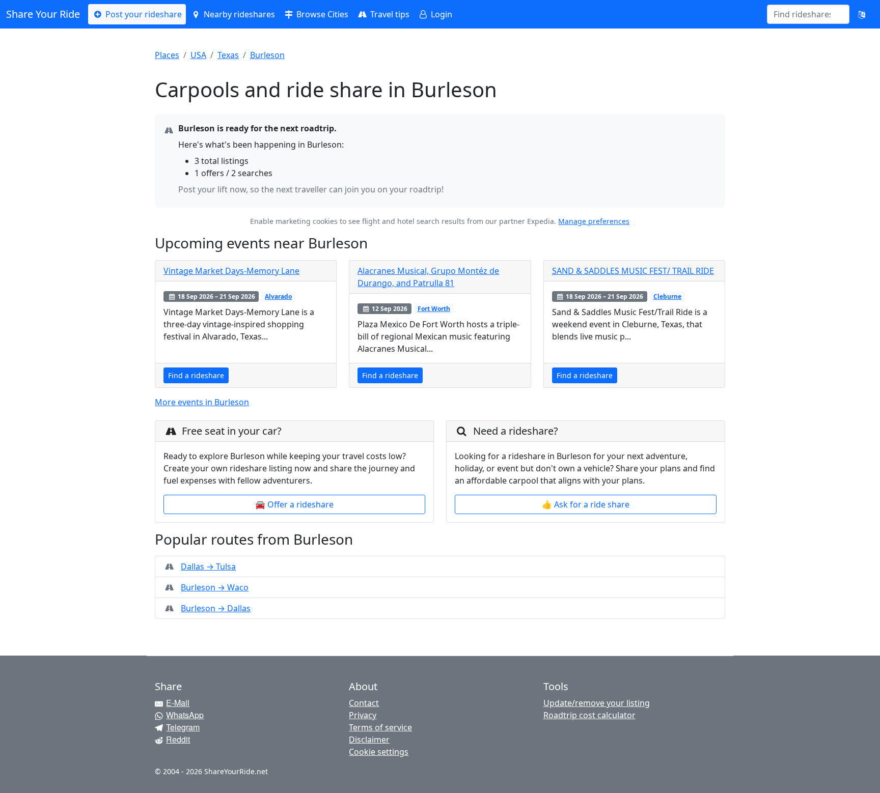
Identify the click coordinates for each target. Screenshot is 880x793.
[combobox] (802, 14)
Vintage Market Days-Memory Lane (231, 270)
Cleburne (667, 296)
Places (167, 55)
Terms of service (380, 727)
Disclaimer (369, 739)
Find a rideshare (196, 375)
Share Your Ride (43, 14)
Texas (228, 55)
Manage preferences (593, 221)
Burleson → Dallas (216, 608)
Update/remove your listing (596, 703)
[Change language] (861, 14)
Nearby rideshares (238, 14)
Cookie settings (378, 751)
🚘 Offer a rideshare (294, 504)
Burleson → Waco (215, 587)
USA (198, 55)
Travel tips (388, 14)
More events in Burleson (202, 402)
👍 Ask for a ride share (585, 504)
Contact (364, 703)
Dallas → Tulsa (208, 566)
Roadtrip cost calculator (589, 715)
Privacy (362, 715)
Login (440, 14)
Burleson (267, 55)
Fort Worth (434, 308)
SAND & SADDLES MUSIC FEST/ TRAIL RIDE (633, 270)
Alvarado (278, 296)
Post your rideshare (142, 14)
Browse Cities (321, 14)
